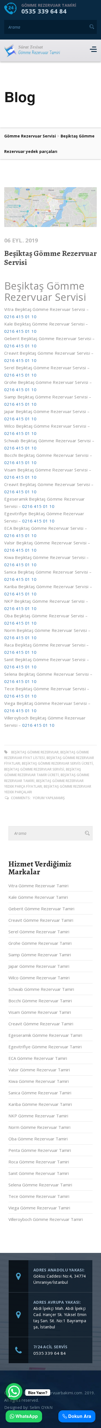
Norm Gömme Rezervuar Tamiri (39, 1127)
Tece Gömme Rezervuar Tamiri (38, 1196)
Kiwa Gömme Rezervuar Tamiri (38, 1081)
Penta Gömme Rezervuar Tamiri (39, 1150)
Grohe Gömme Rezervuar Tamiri (40, 943)
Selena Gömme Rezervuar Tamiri (40, 1185)
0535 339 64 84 (43, 11)
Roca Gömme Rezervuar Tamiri (38, 1162)
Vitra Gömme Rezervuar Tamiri (38, 885)
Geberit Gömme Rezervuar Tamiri (41, 908)
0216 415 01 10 (20, 316)
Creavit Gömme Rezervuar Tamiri (40, 920)
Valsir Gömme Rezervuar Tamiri (39, 1069)
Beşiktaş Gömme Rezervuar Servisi (50, 258)
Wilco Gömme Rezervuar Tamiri (39, 977)
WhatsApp (26, 1416)
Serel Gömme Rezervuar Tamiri (38, 931)
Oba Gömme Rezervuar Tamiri (38, 1139)
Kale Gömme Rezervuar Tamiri (38, 897)
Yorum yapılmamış (49, 798)
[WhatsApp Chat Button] (14, 1391)
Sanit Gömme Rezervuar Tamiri (38, 1173)
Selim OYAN (41, 1407)
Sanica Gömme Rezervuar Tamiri (39, 1092)
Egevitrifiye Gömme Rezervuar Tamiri (45, 1046)
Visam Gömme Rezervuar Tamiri (39, 1012)
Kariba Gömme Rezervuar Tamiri (40, 1104)
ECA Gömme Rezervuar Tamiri (37, 1058)
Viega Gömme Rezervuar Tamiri (39, 1208)
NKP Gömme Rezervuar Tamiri (38, 1115)
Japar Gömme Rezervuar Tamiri (38, 966)
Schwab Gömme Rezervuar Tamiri (41, 989)
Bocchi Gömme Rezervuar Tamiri (40, 1000)
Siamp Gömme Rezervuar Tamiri (39, 954)
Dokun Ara (79, 1416)
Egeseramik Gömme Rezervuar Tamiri (45, 1035)
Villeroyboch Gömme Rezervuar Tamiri (45, 1219)
